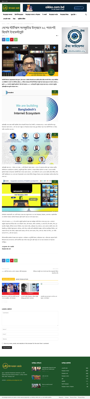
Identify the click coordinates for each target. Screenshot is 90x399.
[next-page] (6, 302)
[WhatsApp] (16, 39)
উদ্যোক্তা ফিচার (64, 15)
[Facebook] (3, 39)
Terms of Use (73, 397)
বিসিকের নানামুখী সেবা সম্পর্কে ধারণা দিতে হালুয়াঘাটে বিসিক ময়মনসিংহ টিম (45, 272)
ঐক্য (14, 19)
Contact (67, 397)
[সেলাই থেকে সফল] (36, 377)
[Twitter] (7, 39)
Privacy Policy (81, 397)
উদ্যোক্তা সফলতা (7, 15)
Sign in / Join (5, 1)
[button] (86, 15)
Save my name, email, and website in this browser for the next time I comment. (26, 343)
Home (3, 23)
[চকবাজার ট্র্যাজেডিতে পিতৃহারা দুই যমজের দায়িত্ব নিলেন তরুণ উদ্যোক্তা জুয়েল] (36, 369)
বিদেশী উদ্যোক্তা (19, 15)
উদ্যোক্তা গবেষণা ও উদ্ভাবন (33, 15)
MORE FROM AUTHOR (22, 279)
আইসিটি (8, 23)
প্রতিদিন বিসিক (21, 19)
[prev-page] (3, 302)
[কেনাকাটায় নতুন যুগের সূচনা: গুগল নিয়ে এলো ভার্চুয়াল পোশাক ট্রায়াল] (49, 289)
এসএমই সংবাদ (6, 19)
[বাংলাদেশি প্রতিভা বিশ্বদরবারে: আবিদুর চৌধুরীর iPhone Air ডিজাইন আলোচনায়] (30, 289)
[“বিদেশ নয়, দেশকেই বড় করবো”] (36, 386)
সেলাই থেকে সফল (45, 376)
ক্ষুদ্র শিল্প (73, 15)
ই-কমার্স (45, 15)
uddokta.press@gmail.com (14, 380)
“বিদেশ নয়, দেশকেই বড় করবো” (47, 384)
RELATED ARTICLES (8, 279)
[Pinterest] (12, 39)
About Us (61, 397)
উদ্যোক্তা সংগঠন (53, 15)
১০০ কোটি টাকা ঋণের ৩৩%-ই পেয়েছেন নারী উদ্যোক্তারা (14, 271)
